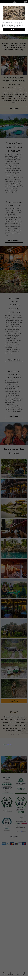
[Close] (27, 1)
